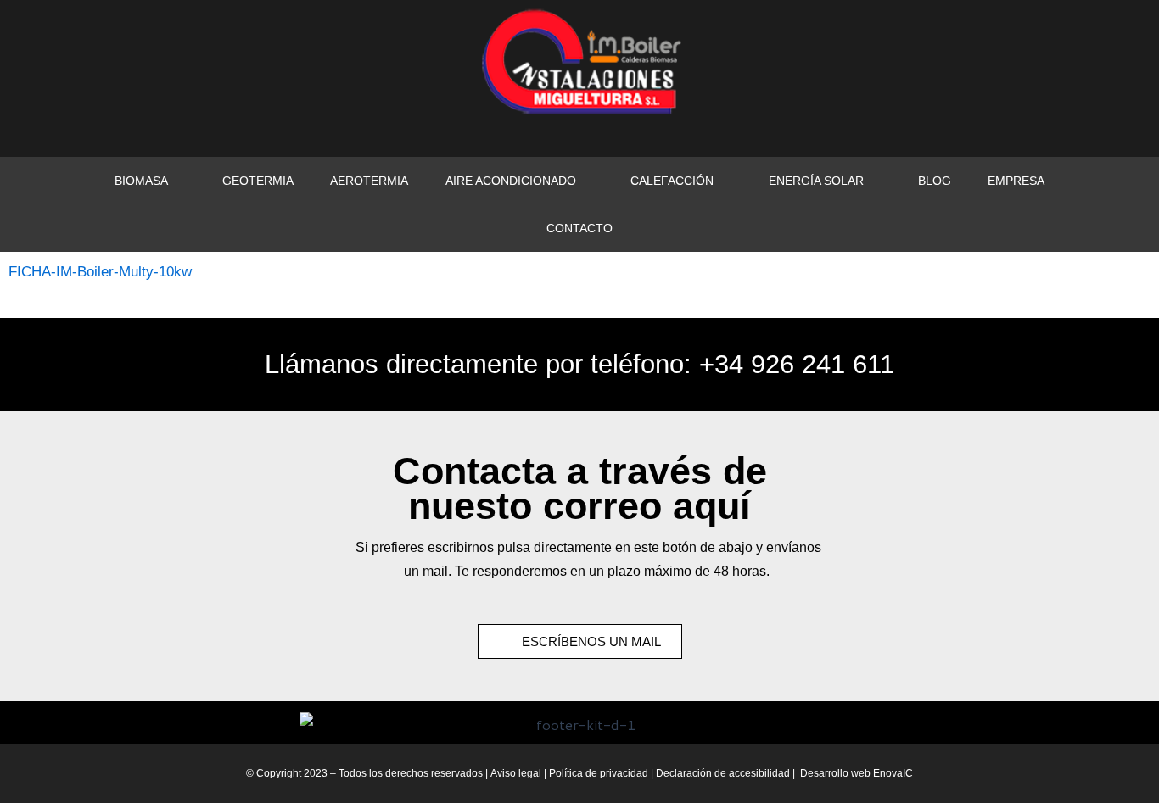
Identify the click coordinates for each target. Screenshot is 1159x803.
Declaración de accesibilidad (723, 773)
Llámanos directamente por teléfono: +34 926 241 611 (579, 364)
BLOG (934, 180)
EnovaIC (893, 773)
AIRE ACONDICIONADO (510, 180)
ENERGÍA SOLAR (816, 180)
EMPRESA (1016, 180)
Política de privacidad (600, 773)
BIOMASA (141, 180)
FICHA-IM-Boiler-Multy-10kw (100, 272)
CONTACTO (579, 228)
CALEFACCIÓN (672, 180)
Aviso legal (515, 773)
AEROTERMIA (369, 180)
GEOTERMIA (258, 180)
